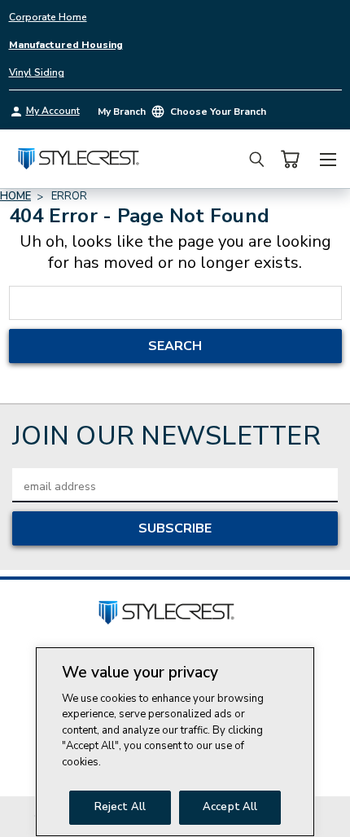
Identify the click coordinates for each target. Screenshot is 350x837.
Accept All (230, 807)
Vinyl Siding (36, 72)
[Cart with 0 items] (290, 159)
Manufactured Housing (66, 44)
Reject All (120, 807)
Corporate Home (48, 17)
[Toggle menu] (327, 157)
